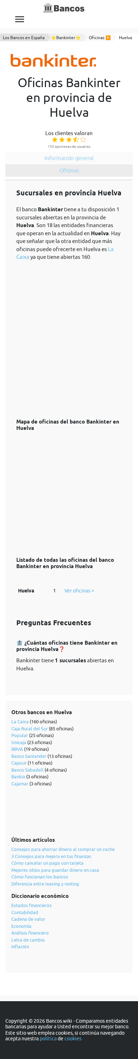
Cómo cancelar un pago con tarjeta (47, 863)
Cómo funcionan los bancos (39, 877)
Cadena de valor (28, 919)
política (48, 1038)
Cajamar (19, 783)
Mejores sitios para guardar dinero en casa (55, 870)
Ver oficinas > (79, 591)
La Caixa (20, 721)
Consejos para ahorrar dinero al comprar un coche (63, 849)
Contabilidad (24, 912)
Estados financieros (31, 905)
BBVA (17, 749)
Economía (21, 926)
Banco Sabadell (27, 770)
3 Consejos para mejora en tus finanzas (51, 856)
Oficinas (69, 170)
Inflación (20, 946)
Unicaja (18, 742)
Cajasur (19, 763)
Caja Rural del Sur (29, 728)
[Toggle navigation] (19, 19)
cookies (72, 1038)
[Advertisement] (69, 335)
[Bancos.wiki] (64, 8)
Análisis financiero (30, 933)
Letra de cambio (28, 940)
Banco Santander (28, 756)
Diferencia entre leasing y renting (45, 884)
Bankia (18, 776)
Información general (69, 158)
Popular (19, 735)
